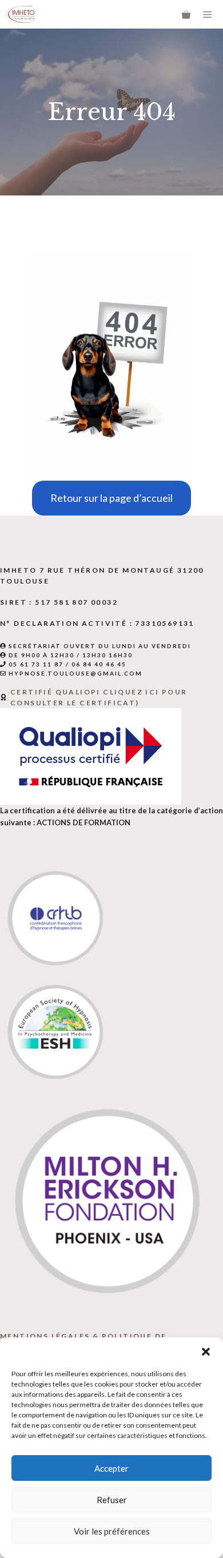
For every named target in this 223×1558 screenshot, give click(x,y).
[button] (206, 1351)
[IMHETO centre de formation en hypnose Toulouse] (20, 14)
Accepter (111, 1468)
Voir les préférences (112, 1531)
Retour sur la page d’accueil (111, 498)
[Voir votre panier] (186, 14)
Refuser (112, 1500)
